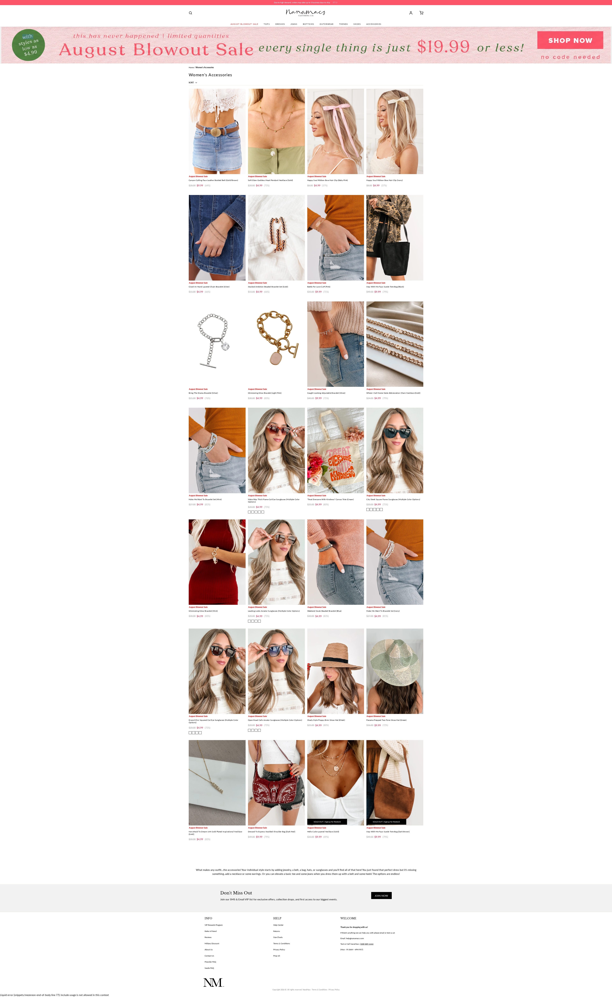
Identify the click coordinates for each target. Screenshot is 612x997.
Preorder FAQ (210, 962)
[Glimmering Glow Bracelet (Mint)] (217, 562)
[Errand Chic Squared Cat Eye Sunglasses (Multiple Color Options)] (217, 671)
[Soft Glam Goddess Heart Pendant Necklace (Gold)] (276, 131)
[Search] (190, 13)
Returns (276, 931)
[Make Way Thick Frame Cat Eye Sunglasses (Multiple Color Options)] (276, 450)
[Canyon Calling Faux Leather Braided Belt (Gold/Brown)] (217, 131)
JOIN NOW (381, 895)
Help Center (278, 925)
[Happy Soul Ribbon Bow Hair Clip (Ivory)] (394, 131)
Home (191, 67)
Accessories (373, 24)
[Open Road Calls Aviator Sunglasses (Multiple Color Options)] (276, 671)
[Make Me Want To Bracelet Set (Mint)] (217, 450)
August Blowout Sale (244, 24)
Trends (343, 24)
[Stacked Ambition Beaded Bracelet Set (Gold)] (276, 237)
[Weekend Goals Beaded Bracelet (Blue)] (335, 562)
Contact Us (209, 956)
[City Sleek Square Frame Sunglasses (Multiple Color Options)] (394, 450)
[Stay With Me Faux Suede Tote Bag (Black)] (394, 237)
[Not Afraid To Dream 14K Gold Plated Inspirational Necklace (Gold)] (217, 782)
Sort (191, 82)
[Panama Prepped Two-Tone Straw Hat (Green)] (394, 671)
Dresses (280, 24)
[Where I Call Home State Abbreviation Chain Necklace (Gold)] (394, 344)
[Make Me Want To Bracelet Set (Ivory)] (394, 562)
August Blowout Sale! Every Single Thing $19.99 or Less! (302, 2)
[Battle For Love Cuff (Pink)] (335, 237)
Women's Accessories (205, 67)
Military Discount (212, 943)
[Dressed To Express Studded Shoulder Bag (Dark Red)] (276, 782)
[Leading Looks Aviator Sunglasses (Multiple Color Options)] (276, 562)
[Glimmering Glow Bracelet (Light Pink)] (276, 344)
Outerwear (327, 24)
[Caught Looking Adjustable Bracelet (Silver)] (335, 344)
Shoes (357, 24)
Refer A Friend (211, 931)
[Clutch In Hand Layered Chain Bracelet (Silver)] (217, 237)
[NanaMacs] (306, 13)
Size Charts (278, 937)
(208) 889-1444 (366, 944)
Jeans (294, 24)
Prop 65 (276, 956)
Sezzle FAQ (209, 968)
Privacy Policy (279, 949)
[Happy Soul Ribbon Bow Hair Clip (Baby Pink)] (335, 131)
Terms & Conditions (281, 943)
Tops (267, 24)
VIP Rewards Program (214, 925)
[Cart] (420, 13)
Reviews (208, 937)
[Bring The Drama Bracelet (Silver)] (217, 344)
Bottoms (308, 24)
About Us (209, 949)
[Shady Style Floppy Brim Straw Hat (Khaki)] (335, 671)
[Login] (412, 13)
